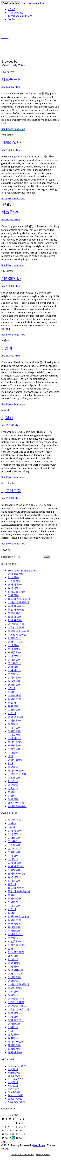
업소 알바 (13, 577)
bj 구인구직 (11, 490)
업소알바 (13, 781)
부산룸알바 (14, 652)
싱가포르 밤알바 (17, 591)
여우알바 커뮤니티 (18, 631)
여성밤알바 (14, 720)
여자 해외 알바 (16, 573)
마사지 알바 (14, 734)
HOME (11, 9)
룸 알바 (12, 702)
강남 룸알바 (14, 656)
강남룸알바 (14, 659)
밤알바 (12, 795)
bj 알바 (7, 417)
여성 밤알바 (14, 738)
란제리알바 (11, 142)
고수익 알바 (14, 581)
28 (13, 1138)
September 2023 (17, 1066)
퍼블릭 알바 (14, 638)
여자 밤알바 (14, 670)
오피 (10, 756)
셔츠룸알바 (11, 211)
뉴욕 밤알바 (14, 588)
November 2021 (16, 1101)
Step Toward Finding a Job (22, 570)
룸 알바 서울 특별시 (19, 598)
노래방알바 (14, 749)
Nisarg (5, 1148)
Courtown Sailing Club (32, 3)
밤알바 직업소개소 (18, 774)
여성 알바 (13, 666)
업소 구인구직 (16, 802)
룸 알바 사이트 (16, 609)
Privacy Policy (15, 12)
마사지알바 (14, 727)
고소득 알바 (14, 663)
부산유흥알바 (15, 742)
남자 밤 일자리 (16, 606)
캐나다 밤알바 (16, 770)
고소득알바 (14, 777)
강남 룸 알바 (15, 620)
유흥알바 (13, 788)
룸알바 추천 (14, 613)
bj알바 (6, 348)
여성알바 (13, 767)
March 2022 (14, 1092)
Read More (13, 128)
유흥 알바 (13, 706)
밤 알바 (12, 713)
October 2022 (15, 1079)
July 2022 (13, 1082)
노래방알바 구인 (17, 806)
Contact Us (14, 19)
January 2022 (15, 1098)
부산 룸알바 (14, 649)
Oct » (11, 1142)
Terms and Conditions (20, 15)
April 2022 (13, 1088)
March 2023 (14, 1072)
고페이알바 (14, 709)
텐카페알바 (11, 278)
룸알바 (12, 792)
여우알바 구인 (16, 627)
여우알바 (13, 784)
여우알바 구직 (16, 623)
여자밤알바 (14, 731)
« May (4, 1142)
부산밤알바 (14, 745)
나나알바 (13, 752)
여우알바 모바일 (17, 634)
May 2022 (13, 1085)
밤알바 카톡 (14, 699)
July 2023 (13, 1069)
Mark (17, 87)
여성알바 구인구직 (18, 602)
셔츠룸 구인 (11, 79)
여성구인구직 (15, 641)
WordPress (39, 1145)
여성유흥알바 (15, 759)
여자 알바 (13, 595)
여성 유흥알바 (16, 716)
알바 (10, 763)
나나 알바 (13, 645)
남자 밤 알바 (15, 584)
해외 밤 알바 (15, 616)
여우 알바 (13, 799)
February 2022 (15, 1095)
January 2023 (15, 1075)
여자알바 (13, 724)
